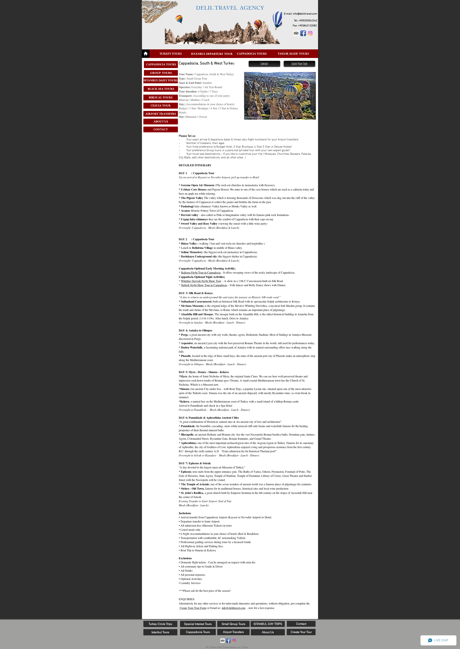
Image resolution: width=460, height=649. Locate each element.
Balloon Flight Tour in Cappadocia (201, 272)
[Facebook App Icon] (303, 33)
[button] (280, 96)
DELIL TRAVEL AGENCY (230, 8)
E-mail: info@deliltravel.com (300, 13)
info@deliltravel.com (233, 608)
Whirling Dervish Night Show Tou (200, 281)
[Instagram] (310, 33)
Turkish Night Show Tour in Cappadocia (204, 285)
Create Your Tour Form (193, 608)
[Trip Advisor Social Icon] (296, 33)
